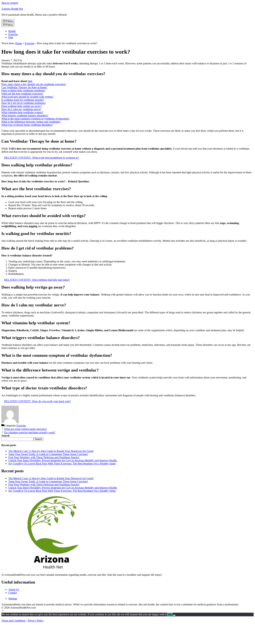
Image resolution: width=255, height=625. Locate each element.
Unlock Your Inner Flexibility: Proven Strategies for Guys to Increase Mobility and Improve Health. (62, 460)
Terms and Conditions (13, 620)
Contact (12, 592)
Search (38, 439)
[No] (174, 615)
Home (18, 43)
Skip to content (9, 2)
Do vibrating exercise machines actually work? (29, 432)
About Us (13, 589)
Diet (10, 37)
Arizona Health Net (12, 8)
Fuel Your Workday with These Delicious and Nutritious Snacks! (43, 457)
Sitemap (12, 598)
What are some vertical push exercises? (25, 429)
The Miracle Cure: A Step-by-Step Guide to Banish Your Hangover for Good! (51, 451)
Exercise (13, 34)
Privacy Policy (36, 620)
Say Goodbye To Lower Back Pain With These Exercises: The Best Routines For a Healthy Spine (62, 463)
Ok (169, 614)
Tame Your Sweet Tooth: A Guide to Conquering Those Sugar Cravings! (48, 454)
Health (12, 31)
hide (30, 81)
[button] (2, 611)
